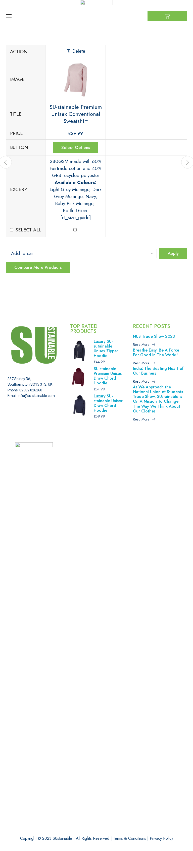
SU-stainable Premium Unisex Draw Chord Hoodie (108, 376)
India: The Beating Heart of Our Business (158, 371)
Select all (28, 229)
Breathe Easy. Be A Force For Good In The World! (156, 352)
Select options (75, 147)
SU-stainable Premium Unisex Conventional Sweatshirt (76, 114)
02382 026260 (30, 390)
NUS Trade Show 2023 (154, 336)
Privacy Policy (161, 838)
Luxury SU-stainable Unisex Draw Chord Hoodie (108, 403)
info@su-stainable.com (36, 396)
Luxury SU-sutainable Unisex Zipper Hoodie (106, 348)
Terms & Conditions (129, 838)
